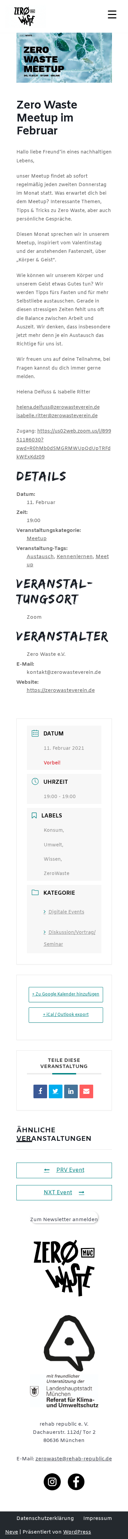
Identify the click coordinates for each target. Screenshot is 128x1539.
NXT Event (58, 1192)
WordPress (77, 1532)
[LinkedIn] (71, 1091)
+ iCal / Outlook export (66, 1015)
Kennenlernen (75, 556)
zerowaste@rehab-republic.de (73, 1459)
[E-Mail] (86, 1091)
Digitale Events (66, 912)
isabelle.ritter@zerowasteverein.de (57, 416)
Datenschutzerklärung (45, 1518)
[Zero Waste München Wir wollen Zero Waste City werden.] (25, 16)
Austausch (40, 556)
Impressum (97, 1518)
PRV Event (70, 1170)
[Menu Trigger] (112, 14)
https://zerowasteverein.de (61, 690)
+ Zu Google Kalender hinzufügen (65, 994)
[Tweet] (55, 1091)
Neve (11, 1532)
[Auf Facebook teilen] (40, 1091)
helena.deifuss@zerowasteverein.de (58, 407)
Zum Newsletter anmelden (64, 1219)
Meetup (37, 538)
